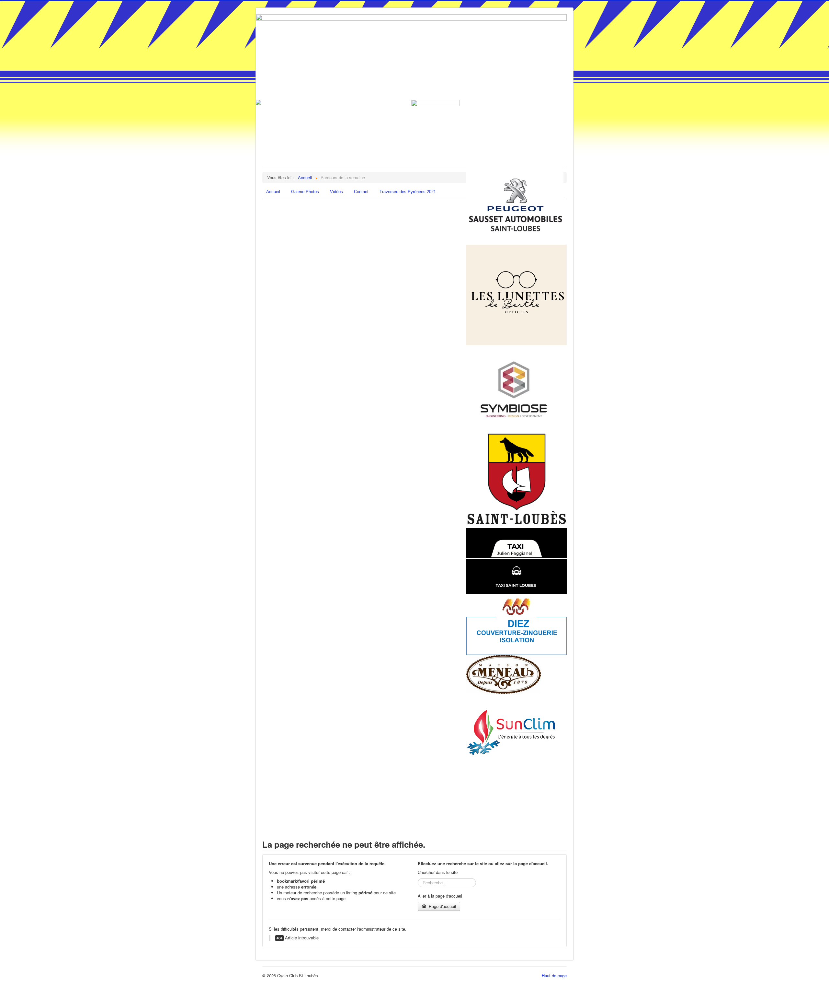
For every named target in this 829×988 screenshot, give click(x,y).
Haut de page (554, 975)
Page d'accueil (441, 906)
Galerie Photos (305, 191)
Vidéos (336, 191)
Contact (361, 191)
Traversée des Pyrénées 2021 (408, 191)
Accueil (273, 191)
